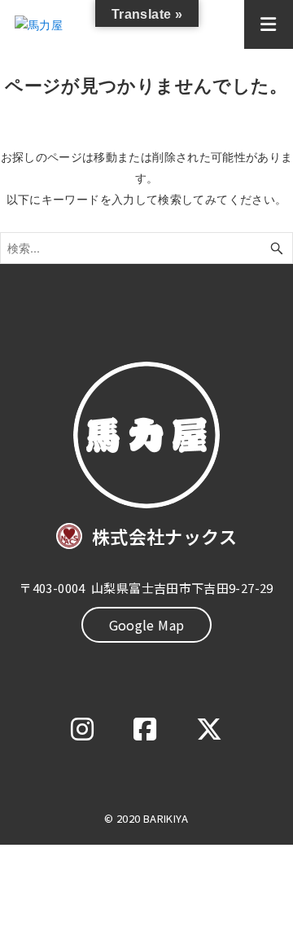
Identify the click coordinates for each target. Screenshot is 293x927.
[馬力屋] (71, 24)
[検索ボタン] (276, 248)
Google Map (147, 625)
